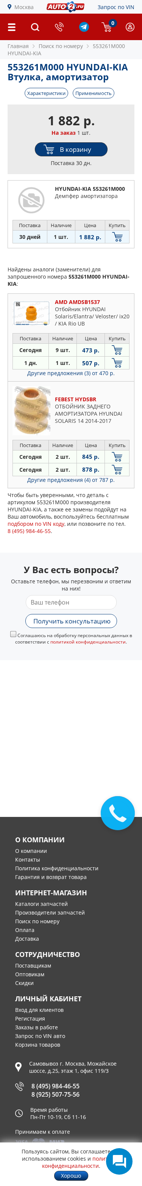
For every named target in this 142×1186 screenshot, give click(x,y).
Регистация (30, 1018)
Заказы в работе (36, 1027)
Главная (18, 46)
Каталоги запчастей (41, 903)
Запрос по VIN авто (40, 1036)
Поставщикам (33, 965)
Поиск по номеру (37, 921)
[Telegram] (84, 29)
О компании (31, 850)
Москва (24, 7)
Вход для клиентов (39, 1009)
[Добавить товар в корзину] (117, 237)
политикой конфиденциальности (88, 642)
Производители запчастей (50, 912)
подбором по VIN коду (36, 523)
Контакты (27, 859)
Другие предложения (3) (71, 373)
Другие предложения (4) (71, 479)
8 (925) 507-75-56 (55, 1094)
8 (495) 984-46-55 (55, 1086)
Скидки (24, 983)
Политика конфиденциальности (56, 868)
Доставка (27, 938)
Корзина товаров (37, 1044)
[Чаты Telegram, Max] (119, 1161)
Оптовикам (29, 974)
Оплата (24, 930)
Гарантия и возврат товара (51, 877)
